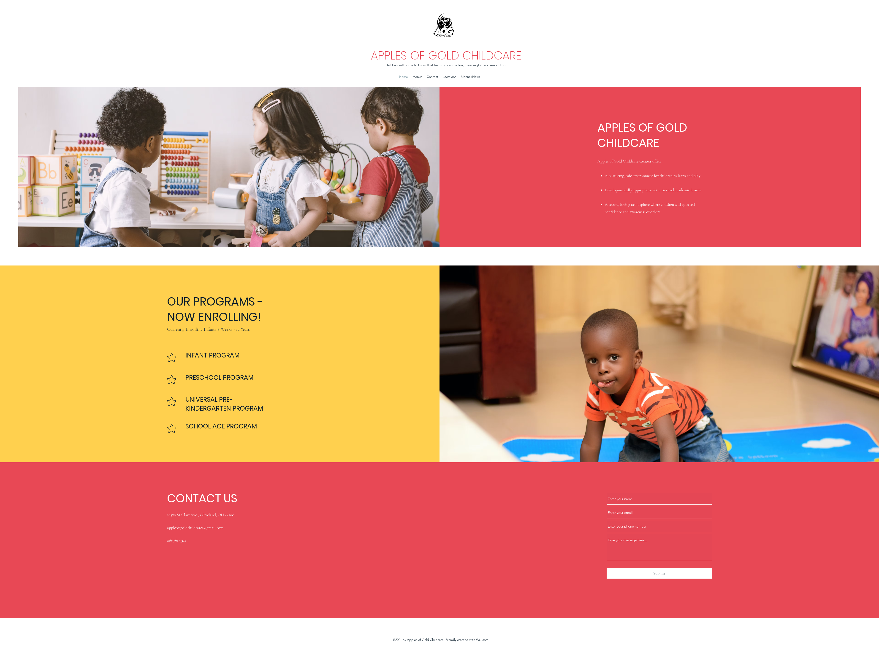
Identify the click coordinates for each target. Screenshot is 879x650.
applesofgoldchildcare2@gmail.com (195, 527)
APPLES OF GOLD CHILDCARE (446, 55)
